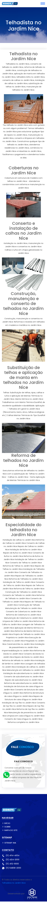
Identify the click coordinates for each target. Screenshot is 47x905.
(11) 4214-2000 (12, 859)
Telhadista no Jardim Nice (14, 883)
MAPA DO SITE (10, 830)
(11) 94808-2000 (13, 867)
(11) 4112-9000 (12, 863)
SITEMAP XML (10, 842)
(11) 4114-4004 (12, 855)
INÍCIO (7, 823)
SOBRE (7, 826)
